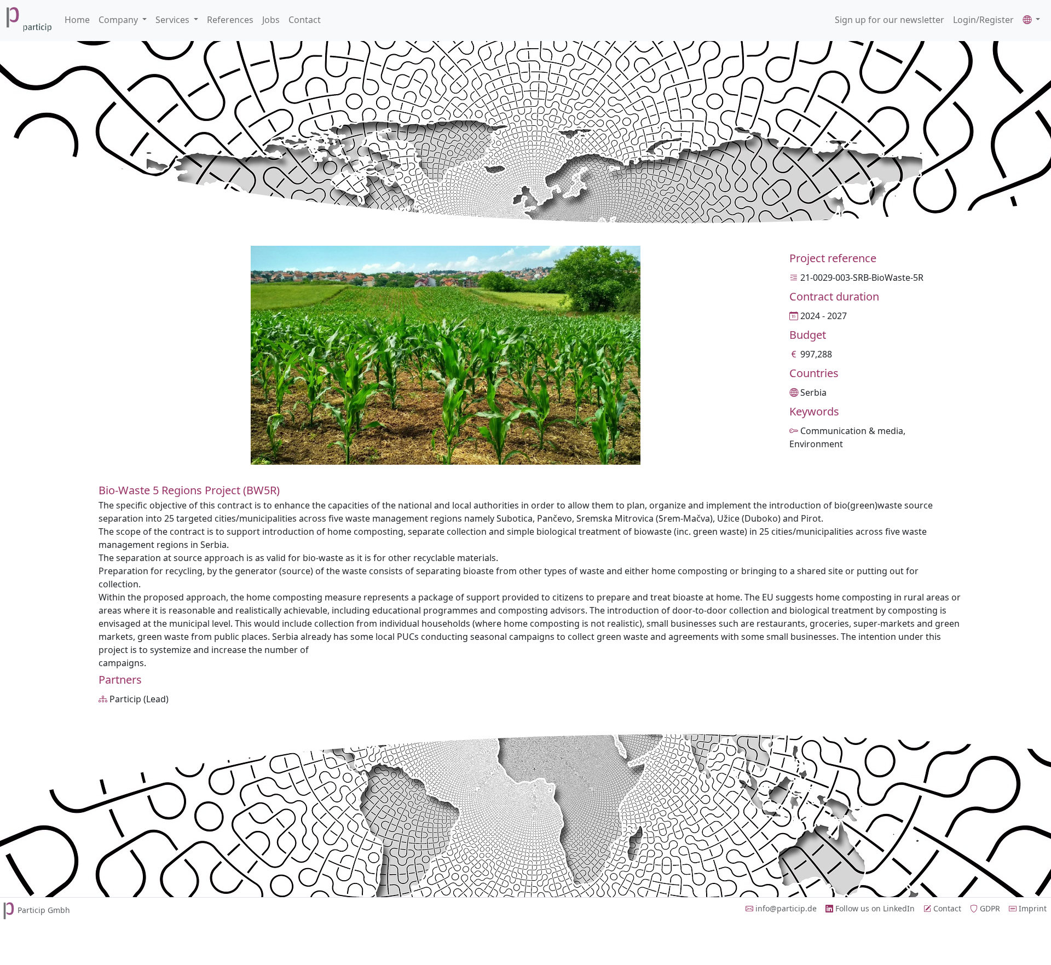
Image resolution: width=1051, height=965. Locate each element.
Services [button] (173, 20)
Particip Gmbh (44, 910)
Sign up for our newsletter (889, 20)
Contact (304, 20)
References (230, 20)
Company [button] (119, 20)
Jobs (271, 20)
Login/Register (983, 20)
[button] (1031, 20)
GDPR (989, 908)
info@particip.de (785, 908)
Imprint (1032, 908)
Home (77, 20)
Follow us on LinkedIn (874, 908)
